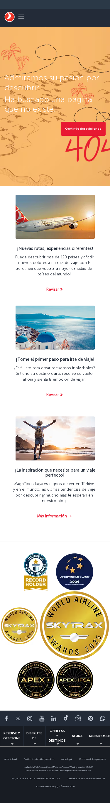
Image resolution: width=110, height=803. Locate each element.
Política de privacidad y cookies (39, 759)
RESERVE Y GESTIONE (11, 735)
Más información (52, 516)
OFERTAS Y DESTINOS (57, 736)
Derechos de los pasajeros (92, 759)
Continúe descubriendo (83, 129)
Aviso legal (66, 759)
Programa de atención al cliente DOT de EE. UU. (35, 778)
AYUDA (77, 736)
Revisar (52, 289)
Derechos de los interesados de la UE (86, 778)
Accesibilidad (10, 759)
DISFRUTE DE (34, 735)
